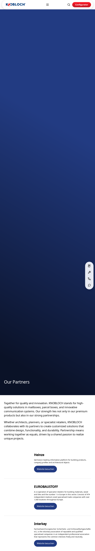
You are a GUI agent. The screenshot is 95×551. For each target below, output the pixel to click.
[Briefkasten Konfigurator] (89, 266)
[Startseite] (16, 5)
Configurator (81, 4)
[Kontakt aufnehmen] (89, 278)
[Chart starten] (89, 285)
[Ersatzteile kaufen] (89, 272)
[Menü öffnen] (47, 4)
